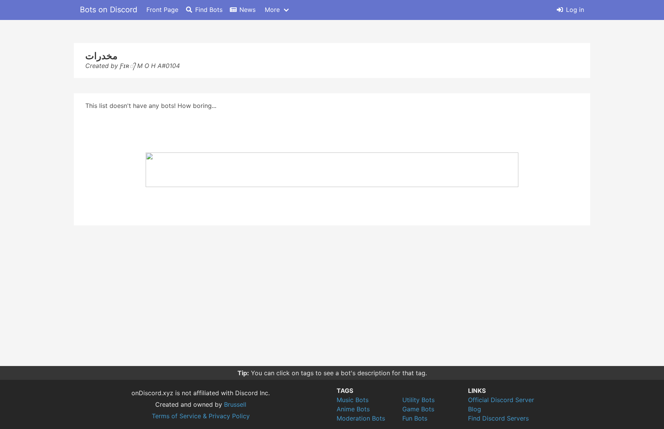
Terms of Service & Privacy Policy (201, 416)
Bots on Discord (108, 9)
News (247, 9)
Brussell (235, 404)
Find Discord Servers (498, 418)
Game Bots (418, 409)
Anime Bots (353, 409)
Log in (575, 9)
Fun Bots (414, 418)
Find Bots (208, 9)
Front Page (162, 9)
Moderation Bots (361, 418)
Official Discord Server (501, 400)
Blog (474, 409)
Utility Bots (418, 400)
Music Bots (353, 400)
